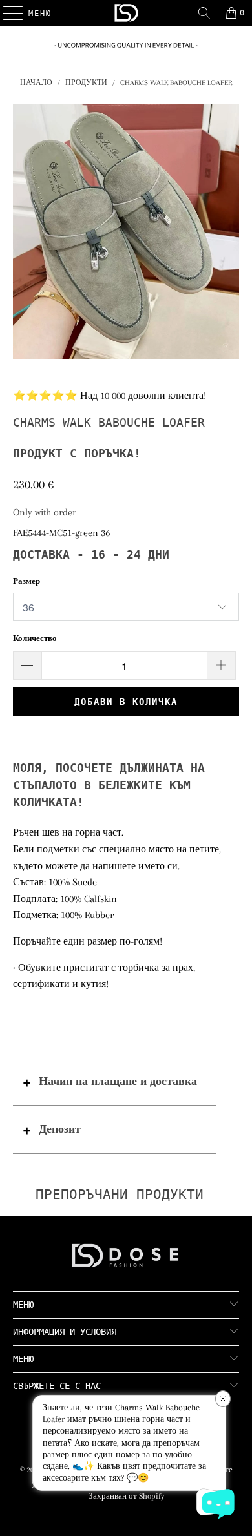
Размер (26, 581)
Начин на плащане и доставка (118, 1081)
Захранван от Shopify (126, 1496)
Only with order (44, 512)
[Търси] (204, 13)
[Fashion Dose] (126, 13)
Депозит (60, 1128)
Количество (35, 638)
